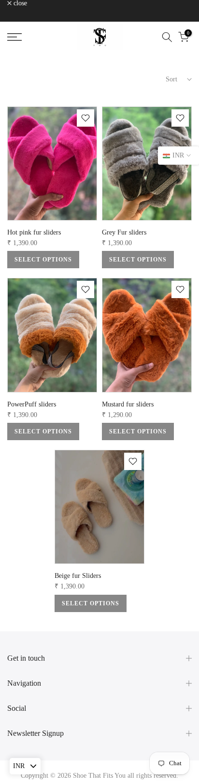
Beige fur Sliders (78, 575)
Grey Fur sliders (124, 232)
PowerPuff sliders (31, 404)
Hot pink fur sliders (34, 232)
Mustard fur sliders (128, 404)
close (19, 3)
